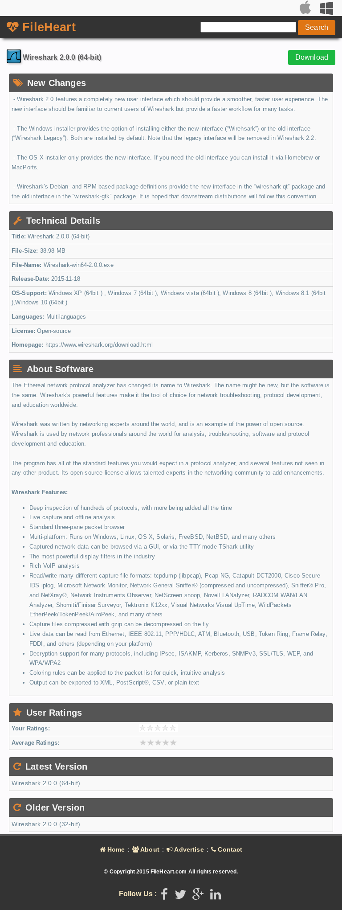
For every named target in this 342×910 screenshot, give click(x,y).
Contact (229, 849)
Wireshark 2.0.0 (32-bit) (46, 824)
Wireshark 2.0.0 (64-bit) (46, 783)
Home (115, 849)
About (149, 849)
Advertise (188, 849)
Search (316, 27)
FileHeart (47, 27)
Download (311, 57)
